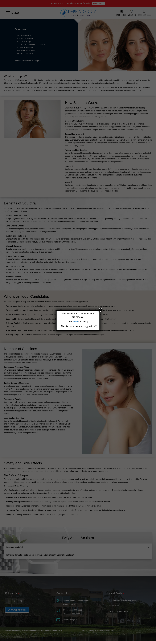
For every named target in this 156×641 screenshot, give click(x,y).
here (75, 321)
